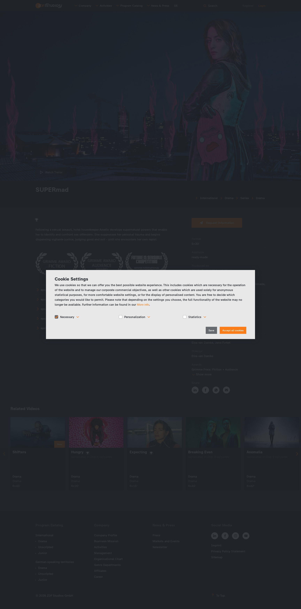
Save (211, 330)
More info (143, 304)
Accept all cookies (233, 330)
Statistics (194, 317)
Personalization (134, 317)
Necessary (67, 317)
